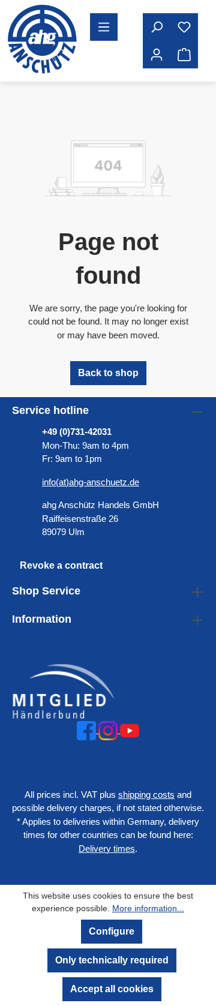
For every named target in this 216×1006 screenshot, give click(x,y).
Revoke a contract (61, 565)
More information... (148, 908)
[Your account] (156, 54)
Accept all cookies (112, 989)
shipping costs (146, 794)
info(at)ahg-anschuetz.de (90, 482)
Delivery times (107, 848)
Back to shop (108, 373)
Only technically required (112, 960)
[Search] (156, 27)
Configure (111, 931)
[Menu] (104, 27)
